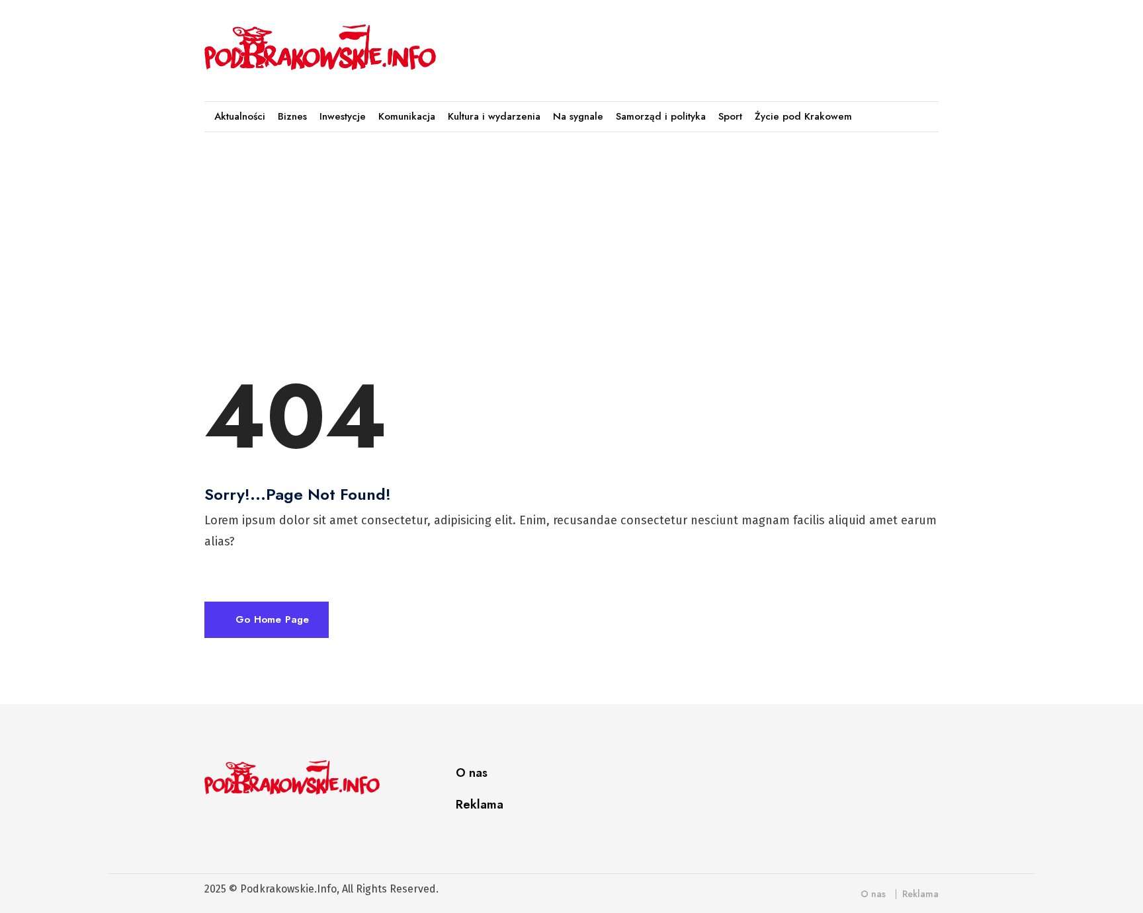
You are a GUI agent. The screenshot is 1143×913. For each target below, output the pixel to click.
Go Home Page (270, 619)
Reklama (479, 804)
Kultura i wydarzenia (494, 117)
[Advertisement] (696, 44)
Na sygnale (578, 117)
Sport (730, 117)
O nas (471, 772)
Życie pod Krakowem (803, 117)
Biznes (292, 117)
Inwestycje (342, 117)
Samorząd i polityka (661, 117)
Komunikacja (406, 117)
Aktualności (239, 117)
